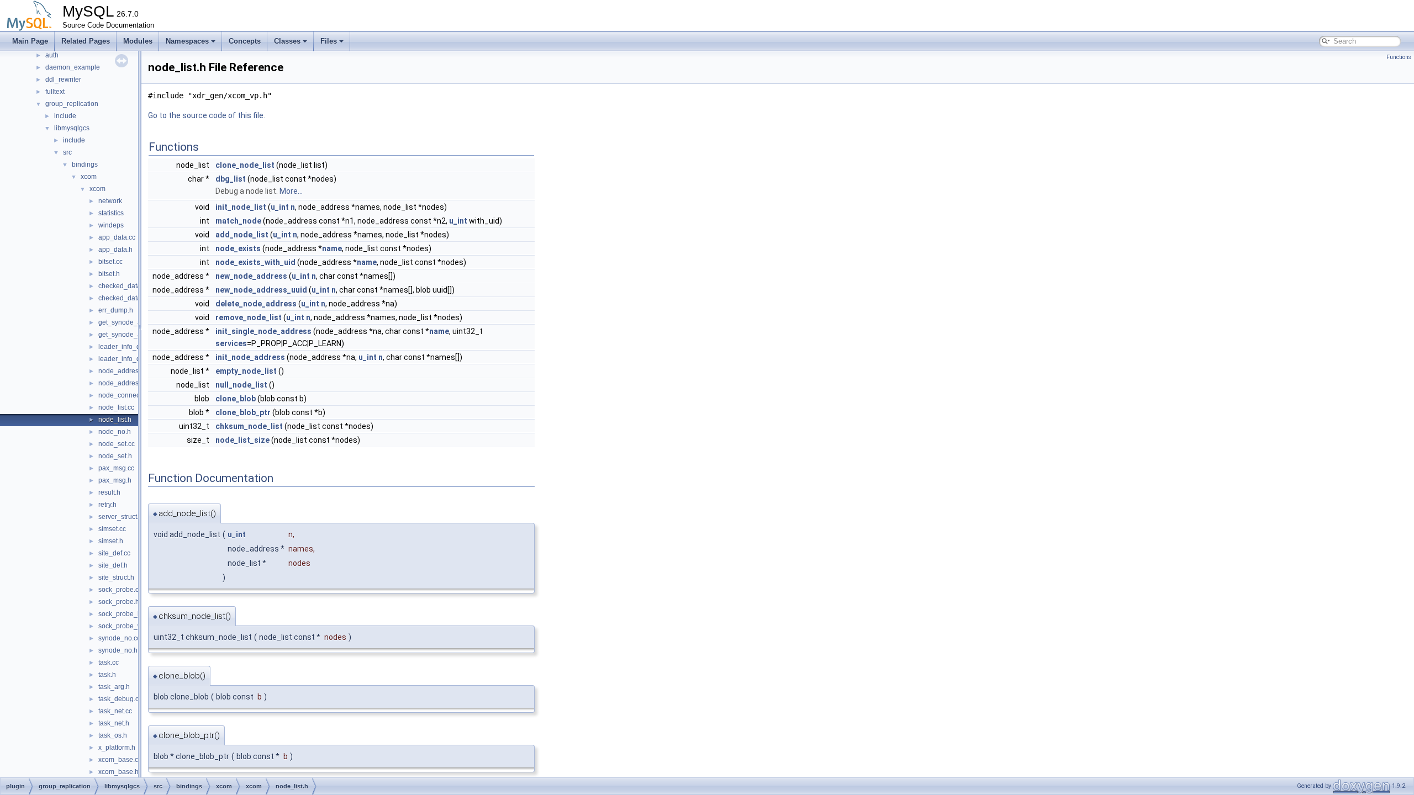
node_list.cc (116, 407)
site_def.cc (114, 553)
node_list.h (114, 419)
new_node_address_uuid (261, 289)
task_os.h (112, 735)
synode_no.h (118, 650)
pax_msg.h (114, 480)
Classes (287, 41)
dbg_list (230, 178)
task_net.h (113, 723)
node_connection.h (127, 395)
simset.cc (112, 529)
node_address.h (122, 383)
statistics (111, 213)
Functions (1398, 57)
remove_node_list (248, 317)
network (110, 201)
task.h (107, 675)
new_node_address (251, 276)
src (67, 152)
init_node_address (250, 357)
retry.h (107, 504)
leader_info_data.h (126, 359)
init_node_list (240, 207)
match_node (238, 220)
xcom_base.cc (119, 760)
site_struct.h (116, 577)
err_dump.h (115, 310)
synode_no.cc (119, 638)
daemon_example (72, 67)
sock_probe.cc (120, 589)
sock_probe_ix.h (123, 614)
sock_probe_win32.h (129, 626)
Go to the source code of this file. (206, 115)
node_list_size (242, 440)
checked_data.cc (123, 286)
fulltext (55, 92)
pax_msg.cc (116, 468)
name (332, 248)
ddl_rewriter (63, 79)
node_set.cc (116, 444)
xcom (89, 177)
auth (52, 55)
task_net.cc (115, 711)
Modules (137, 41)
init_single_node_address (263, 331)
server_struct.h (120, 517)
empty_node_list (246, 371)
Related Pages (85, 41)
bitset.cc (110, 262)
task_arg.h (114, 687)
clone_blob (235, 398)
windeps (111, 225)
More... (291, 191)
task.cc (108, 662)
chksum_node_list (249, 426)
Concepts (245, 41)
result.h (109, 492)
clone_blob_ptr (243, 412)
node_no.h (114, 432)
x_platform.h (116, 747)
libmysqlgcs (71, 128)
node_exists (238, 248)
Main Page (30, 41)
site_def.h (113, 565)
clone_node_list (245, 165)
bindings (85, 164)
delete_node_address (256, 303)
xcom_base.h (118, 772)
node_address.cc (124, 371)
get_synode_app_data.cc (136, 322)
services (231, 343)
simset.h (110, 541)
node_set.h (115, 456)
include (65, 116)
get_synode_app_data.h (135, 334)
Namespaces (187, 41)
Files (328, 41)
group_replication (71, 104)
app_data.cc (116, 237)
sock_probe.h (118, 602)
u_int (280, 207)
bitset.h (109, 274)
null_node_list (241, 384)
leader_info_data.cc (128, 347)
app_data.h (115, 249)
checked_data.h (122, 298)
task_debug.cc (120, 699)
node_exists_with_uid (255, 262)
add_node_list (241, 234)
